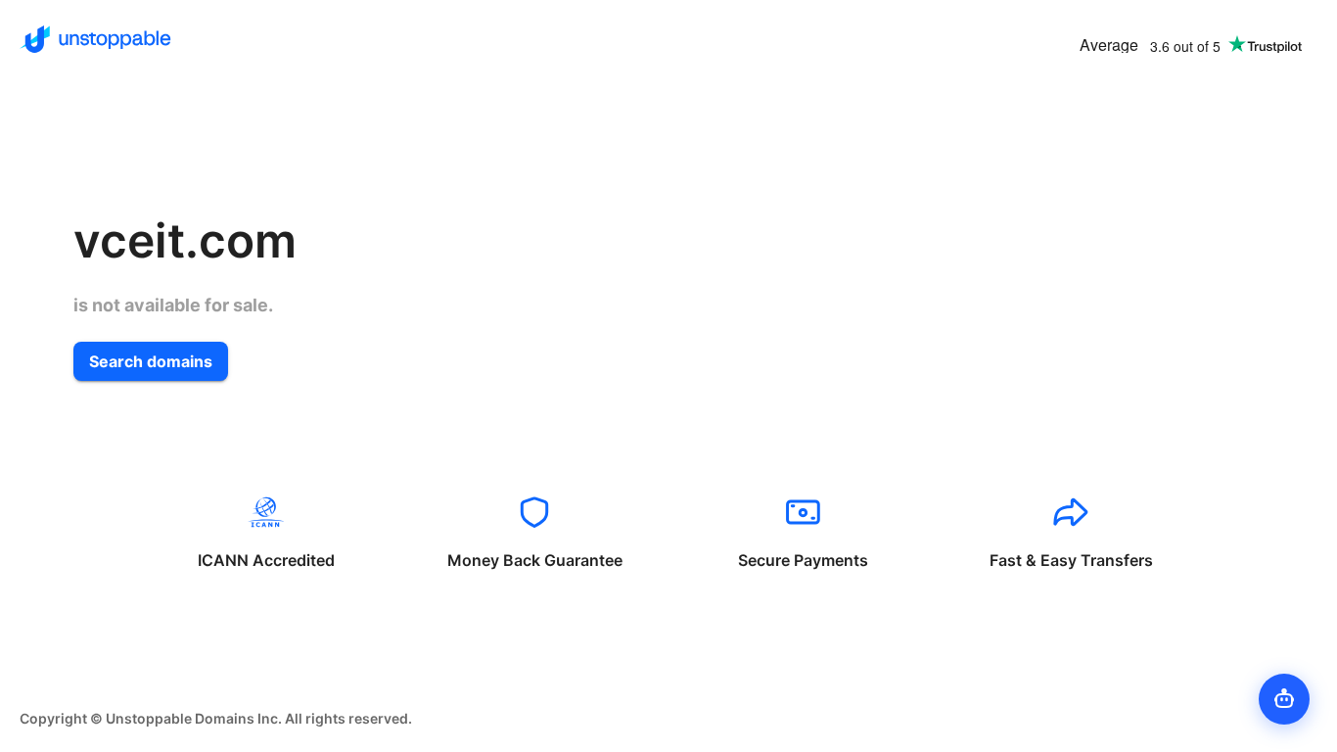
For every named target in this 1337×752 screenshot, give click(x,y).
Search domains (150, 361)
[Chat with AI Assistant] (1284, 699)
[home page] (95, 39)
